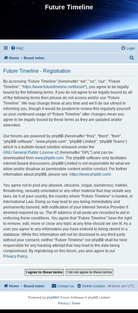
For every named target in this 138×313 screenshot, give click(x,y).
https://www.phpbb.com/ (90, 174)
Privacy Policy (15, 256)
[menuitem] (17, 48)
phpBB (52, 297)
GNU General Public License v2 (31, 152)
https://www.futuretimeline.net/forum (53, 87)
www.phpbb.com (49, 158)
